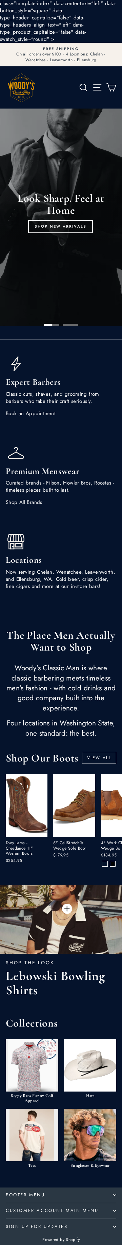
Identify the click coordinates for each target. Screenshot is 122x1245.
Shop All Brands (24, 502)
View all (99, 758)
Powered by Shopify (61, 1239)
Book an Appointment (31, 413)
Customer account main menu (52, 1210)
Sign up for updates (36, 1226)
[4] (104, 863)
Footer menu (25, 1195)
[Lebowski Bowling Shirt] (67, 909)
